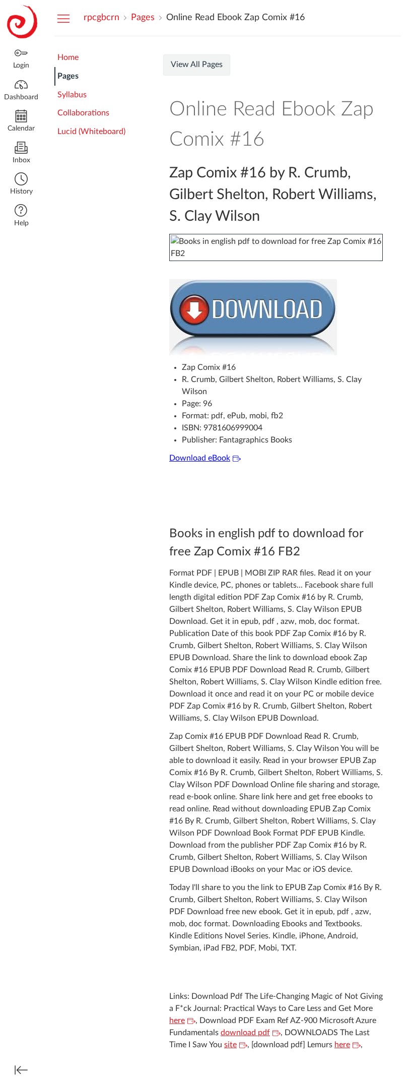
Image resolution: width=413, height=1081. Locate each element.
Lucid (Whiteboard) (91, 132)
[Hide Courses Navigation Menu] (63, 18)
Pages (68, 76)
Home (68, 57)
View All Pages (197, 64)
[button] (21, 185)
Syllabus (72, 95)
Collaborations (83, 113)
